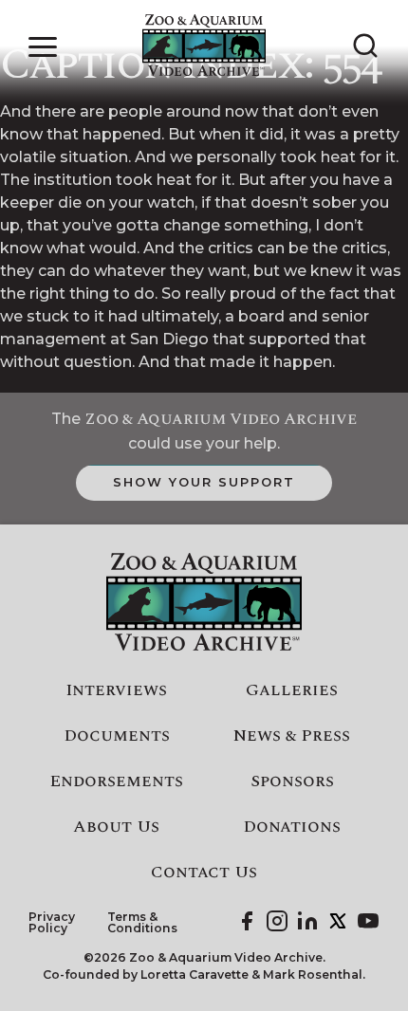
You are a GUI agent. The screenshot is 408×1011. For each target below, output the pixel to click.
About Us (116, 827)
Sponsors (292, 781)
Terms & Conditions (142, 923)
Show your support (203, 481)
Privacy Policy (51, 923)
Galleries (292, 690)
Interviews (116, 690)
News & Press (291, 735)
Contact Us (204, 872)
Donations (292, 827)
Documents (117, 735)
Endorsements (116, 781)
